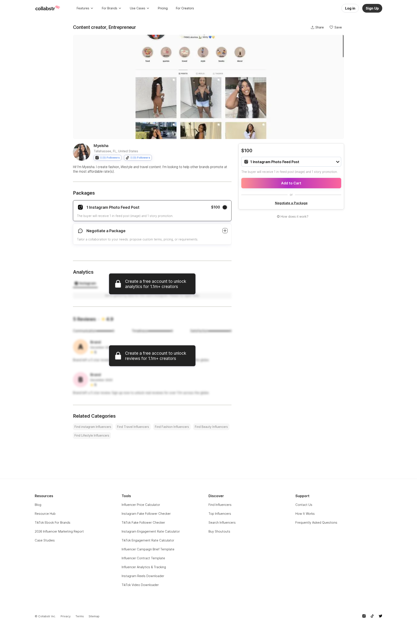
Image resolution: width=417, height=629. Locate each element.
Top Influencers (219, 513)
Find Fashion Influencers (172, 427)
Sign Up (372, 8)
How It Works (305, 513)
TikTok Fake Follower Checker (143, 522)
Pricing (163, 8)
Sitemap (94, 616)
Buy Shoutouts (219, 531)
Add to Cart (291, 183)
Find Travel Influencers (133, 427)
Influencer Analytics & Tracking (144, 567)
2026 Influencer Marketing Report (59, 531)
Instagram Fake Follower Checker (146, 513)
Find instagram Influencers (92, 427)
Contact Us (303, 505)
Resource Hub (45, 513)
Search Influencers (222, 522)
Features (83, 8)
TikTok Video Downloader (140, 585)
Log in (350, 8)
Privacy (66, 616)
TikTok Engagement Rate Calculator (148, 540)
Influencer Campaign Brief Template (148, 549)
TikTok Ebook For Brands (52, 522)
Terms (79, 616)
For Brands (109, 8)
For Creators (185, 8)
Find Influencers (220, 505)
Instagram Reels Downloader (143, 576)
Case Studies (45, 540)
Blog (38, 505)
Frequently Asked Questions (316, 522)
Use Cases (137, 8)
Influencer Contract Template (143, 558)
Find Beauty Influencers (211, 427)
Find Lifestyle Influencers (91, 435)
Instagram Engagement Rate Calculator (151, 531)
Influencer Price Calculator (141, 505)
